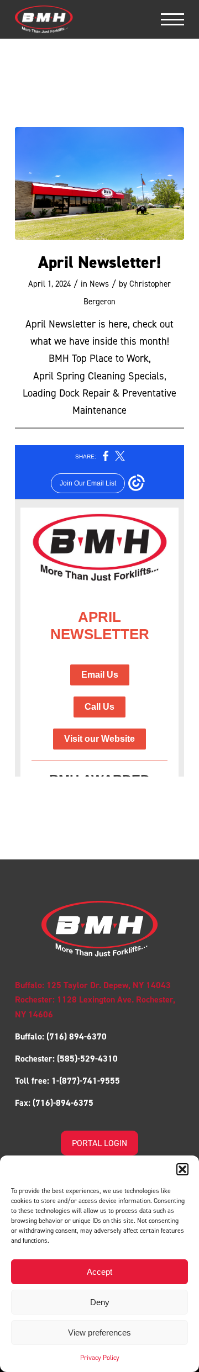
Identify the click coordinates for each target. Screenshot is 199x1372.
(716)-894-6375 (63, 1103)
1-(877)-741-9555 (85, 1080)
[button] (182, 1169)
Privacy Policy (99, 1357)
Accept (99, 1271)
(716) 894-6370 (75, 1036)
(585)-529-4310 (87, 1058)
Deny (99, 1302)
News (99, 283)
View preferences (99, 1332)
